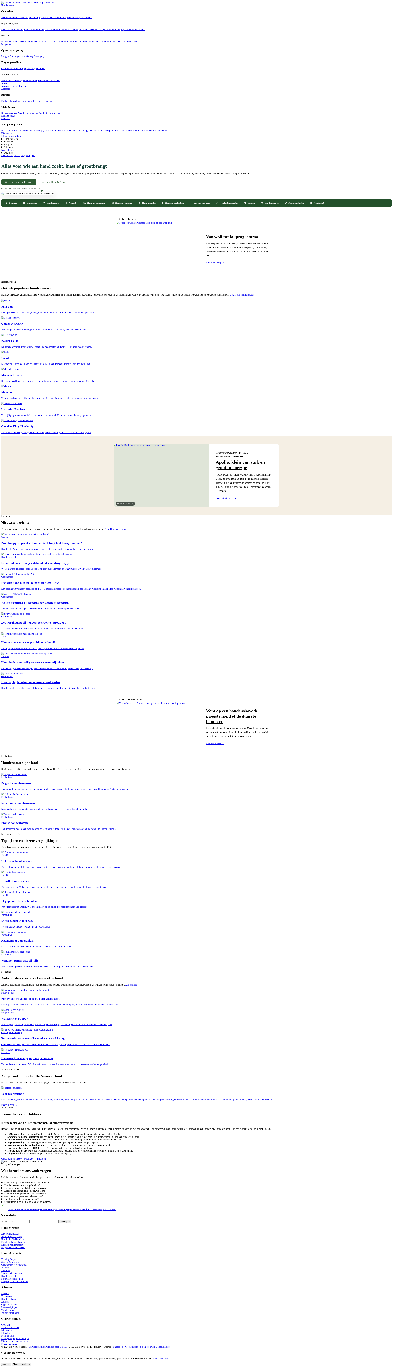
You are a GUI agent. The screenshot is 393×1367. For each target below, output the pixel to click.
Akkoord (6, 1364)
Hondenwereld (30, 80)
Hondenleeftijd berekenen (79, 17)
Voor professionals (10, 1327)
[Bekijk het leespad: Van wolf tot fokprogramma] (158, 249)
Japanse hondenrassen (126, 41)
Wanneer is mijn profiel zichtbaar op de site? (25, 1193)
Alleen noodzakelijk (21, 1364)
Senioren (40, 68)
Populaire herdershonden (133, 29)
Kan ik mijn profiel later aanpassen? (21, 1199)
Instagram (133, 1346)
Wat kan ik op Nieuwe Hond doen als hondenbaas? (29, 1182)
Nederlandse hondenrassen (38, 41)
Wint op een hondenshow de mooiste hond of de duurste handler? (232, 716)
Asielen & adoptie (40, 113)
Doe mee (5, 118)
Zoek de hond (134, 130)
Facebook (118, 1346)
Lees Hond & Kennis (56, 182)
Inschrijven (65, 1221)
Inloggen (5, 136)
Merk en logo (7, 1335)
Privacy (97, 1346)
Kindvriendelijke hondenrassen (79, 29)
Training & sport (17, 56)
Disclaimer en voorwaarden (14, 1341)
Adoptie (5, 83)
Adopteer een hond (10, 86)
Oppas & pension (45, 101)
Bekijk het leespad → (216, 262)
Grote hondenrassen (54, 29)
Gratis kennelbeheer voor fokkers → (19, 1158)
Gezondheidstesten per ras (53, 17)
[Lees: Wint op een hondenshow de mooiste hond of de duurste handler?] (158, 726)
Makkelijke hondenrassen (107, 29)
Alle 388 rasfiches (10, 17)
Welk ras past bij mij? (29, 17)
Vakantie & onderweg (11, 80)
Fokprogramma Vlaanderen (14, 1281)
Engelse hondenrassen (104, 41)
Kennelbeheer (8, 115)
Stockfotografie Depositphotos (155, 1346)
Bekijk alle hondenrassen (21, 182)
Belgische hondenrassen (13, 41)
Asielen (24, 86)
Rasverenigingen (9, 113)
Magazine (6, 44)
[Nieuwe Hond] (5, 1209)
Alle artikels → (132, 984)
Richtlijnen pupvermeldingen (15, 1338)
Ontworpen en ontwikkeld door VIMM (48, 1346)
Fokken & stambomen (49, 80)
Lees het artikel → (215, 743)
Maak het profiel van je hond (15, 130)
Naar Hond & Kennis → (117, 529)
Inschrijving (16, 136)
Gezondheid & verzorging (14, 68)
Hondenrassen (8, 5)
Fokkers (5, 101)
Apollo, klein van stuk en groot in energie (240, 464)
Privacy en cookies (10, 1344)
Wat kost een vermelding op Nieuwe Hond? (25, 1190)
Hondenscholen (28, 101)
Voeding (31, 68)
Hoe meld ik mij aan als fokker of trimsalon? (25, 1188)
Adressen (5, 88)
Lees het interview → (226, 498)
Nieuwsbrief (7, 133)
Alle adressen (55, 113)
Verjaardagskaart (85, 130)
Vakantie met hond (10, 1313)
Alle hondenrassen (10, 1233)
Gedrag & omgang (35, 56)
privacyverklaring (159, 1358)
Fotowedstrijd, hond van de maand (46, 130)
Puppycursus (70, 130)
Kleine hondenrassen (34, 29)
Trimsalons (15, 101)
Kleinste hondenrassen (12, 29)
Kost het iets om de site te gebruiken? (22, 1185)
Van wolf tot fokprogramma (232, 236)
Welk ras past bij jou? (104, 130)
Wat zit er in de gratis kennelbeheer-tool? (23, 1196)
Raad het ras (121, 130)
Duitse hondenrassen (62, 41)
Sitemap (107, 1346)
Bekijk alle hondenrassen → (243, 294)
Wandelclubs (24, 113)
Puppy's (5, 56)
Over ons (5, 1324)
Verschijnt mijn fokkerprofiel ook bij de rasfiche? (27, 1202)
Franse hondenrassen (82, 41)
